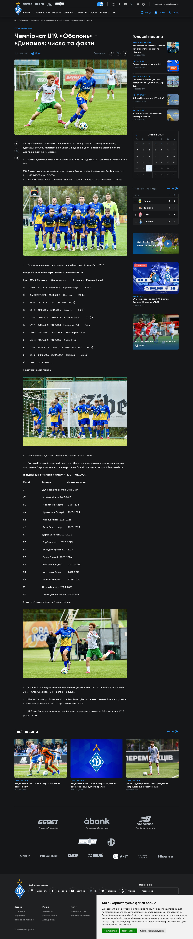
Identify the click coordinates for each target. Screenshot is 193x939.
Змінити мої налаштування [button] (152, 931)
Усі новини (19, 911)
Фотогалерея (49, 915)
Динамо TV (48, 911)
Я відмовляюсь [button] (128, 931)
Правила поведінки (80, 915)
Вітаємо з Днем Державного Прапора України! (147, 115)
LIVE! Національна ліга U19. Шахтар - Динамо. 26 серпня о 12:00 (151, 300)
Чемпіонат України (142, 42)
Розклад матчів (78, 911)
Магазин (82, 12)
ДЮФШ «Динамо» (141, 76)
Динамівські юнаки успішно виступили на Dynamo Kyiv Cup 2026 (148, 82)
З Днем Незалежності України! (148, 98)
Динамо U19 (139, 296)
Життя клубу (139, 61)
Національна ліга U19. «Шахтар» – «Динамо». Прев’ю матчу (37, 785)
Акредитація (49, 920)
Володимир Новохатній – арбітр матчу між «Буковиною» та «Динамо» (149, 48)
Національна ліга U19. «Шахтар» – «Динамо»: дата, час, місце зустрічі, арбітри (93, 785)
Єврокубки (19, 915)
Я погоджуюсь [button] (110, 931)
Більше (170, 188)
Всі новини (24, 20)
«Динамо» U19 (37, 20)
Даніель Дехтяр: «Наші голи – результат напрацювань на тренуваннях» (147, 785)
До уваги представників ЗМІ (147, 64)
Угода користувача (24, 929)
